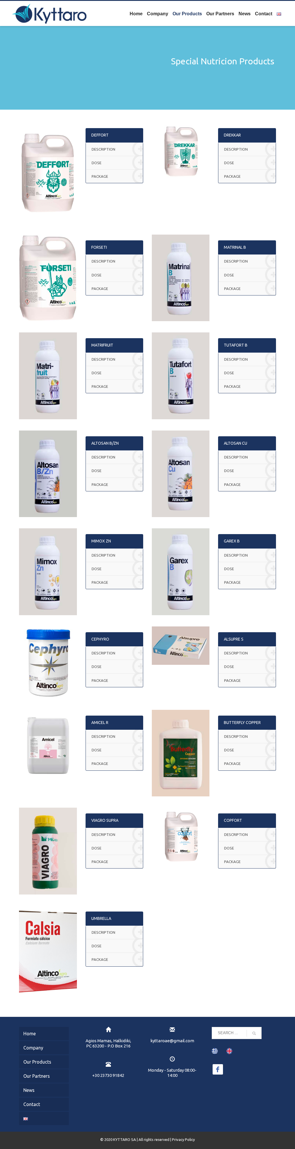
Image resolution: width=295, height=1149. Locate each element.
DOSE (96, 163)
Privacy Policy (183, 1139)
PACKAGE (100, 176)
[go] (254, 1033)
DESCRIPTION (103, 149)
